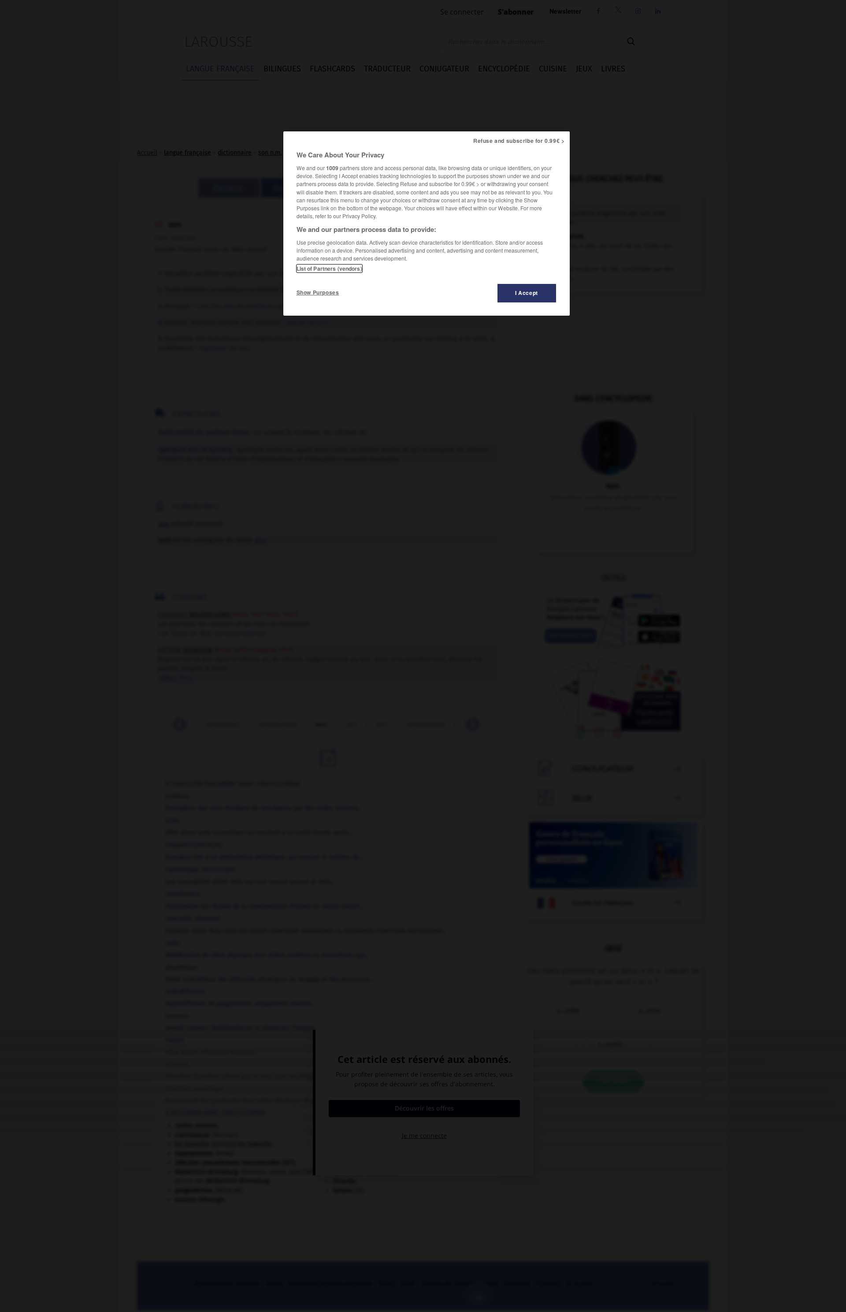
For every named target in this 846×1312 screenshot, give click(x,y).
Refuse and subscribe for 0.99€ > (519, 141)
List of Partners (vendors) (329, 268)
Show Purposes (318, 292)
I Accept (526, 293)
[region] (426, 223)
